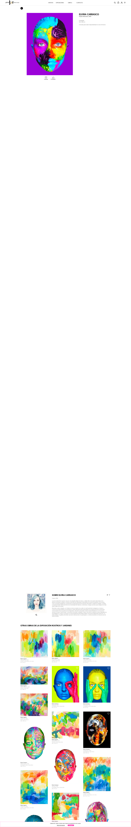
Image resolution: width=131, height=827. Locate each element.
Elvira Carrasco (89, 14)
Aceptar (71, 825)
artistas (50, 2)
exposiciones (60, 2)
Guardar (46, 79)
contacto (79, 2)
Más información (61, 825)
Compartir (53, 79)
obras (70, 2)
